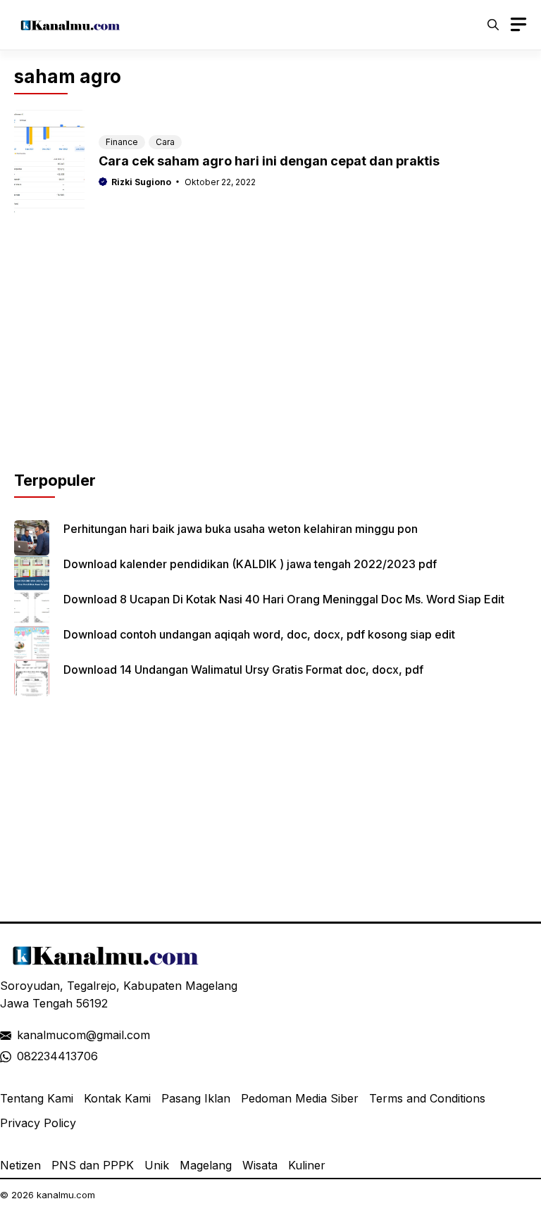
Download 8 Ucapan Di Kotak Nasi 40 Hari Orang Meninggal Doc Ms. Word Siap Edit (283, 599)
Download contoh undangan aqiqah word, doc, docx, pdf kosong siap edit (259, 634)
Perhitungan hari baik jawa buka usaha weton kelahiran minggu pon (240, 529)
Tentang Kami (36, 1098)
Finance (122, 142)
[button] (493, 24)
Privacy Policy (38, 1123)
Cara (165, 142)
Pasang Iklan (195, 1098)
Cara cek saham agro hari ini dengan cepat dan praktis (269, 160)
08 (24, 1056)
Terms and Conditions (427, 1098)
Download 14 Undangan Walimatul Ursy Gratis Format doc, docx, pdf (243, 669)
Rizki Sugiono (141, 182)
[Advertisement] (270, 370)
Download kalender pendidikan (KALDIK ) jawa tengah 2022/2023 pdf (250, 564)
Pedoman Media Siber (300, 1098)
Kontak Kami (117, 1098)
